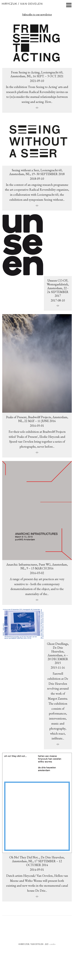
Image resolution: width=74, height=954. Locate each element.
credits (52, 944)
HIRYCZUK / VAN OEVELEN (22, 4)
